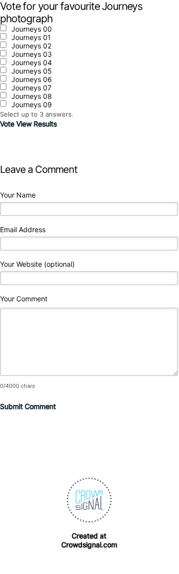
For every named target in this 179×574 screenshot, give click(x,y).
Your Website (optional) (37, 264)
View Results (36, 124)
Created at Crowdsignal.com (89, 540)
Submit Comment (28, 406)
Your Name (18, 195)
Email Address (22, 229)
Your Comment (23, 298)
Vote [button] (8, 124)
